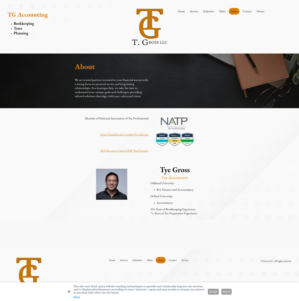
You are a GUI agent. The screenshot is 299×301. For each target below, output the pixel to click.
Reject (226, 291)
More (77, 297)
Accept (213, 291)
